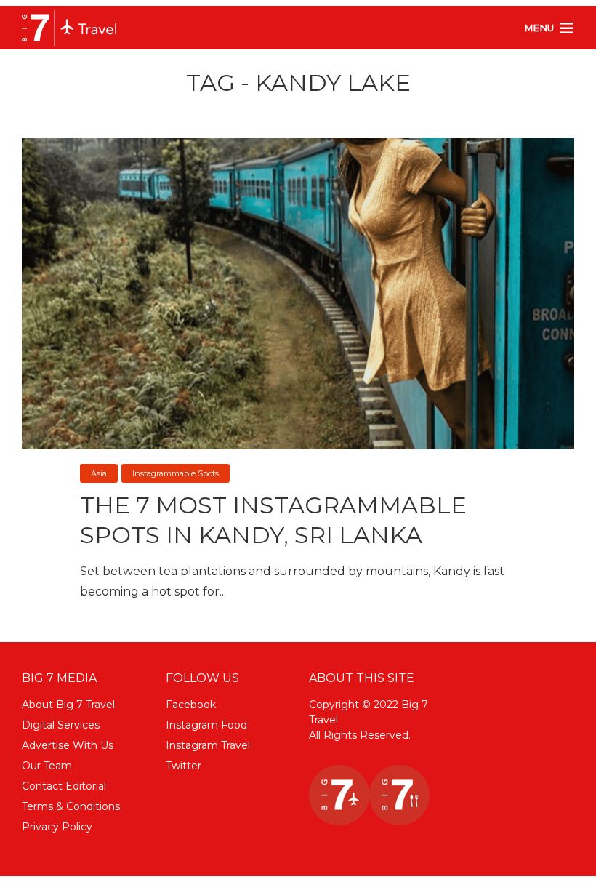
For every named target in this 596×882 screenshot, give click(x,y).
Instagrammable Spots (175, 473)
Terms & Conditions (71, 806)
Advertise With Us (67, 745)
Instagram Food (206, 724)
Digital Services (61, 724)
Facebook (191, 704)
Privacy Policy (57, 826)
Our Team (47, 765)
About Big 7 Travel (68, 704)
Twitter (183, 765)
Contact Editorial (64, 786)
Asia (99, 473)
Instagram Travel (208, 745)
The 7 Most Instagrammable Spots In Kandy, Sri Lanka (273, 520)
